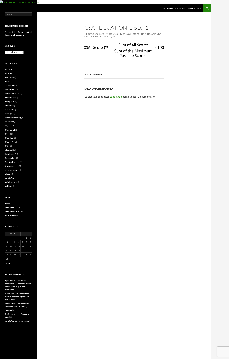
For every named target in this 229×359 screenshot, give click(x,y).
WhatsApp (9, 178)
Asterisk (8, 77)
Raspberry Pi (10, 154)
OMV (7, 134)
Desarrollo (9, 89)
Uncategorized (11, 166)
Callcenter (9, 85)
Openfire (9, 138)
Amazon (8, 69)
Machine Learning (13, 117)
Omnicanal (10, 130)
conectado (116, 96)
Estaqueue (9, 101)
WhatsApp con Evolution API (18, 321)
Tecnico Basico (11, 162)
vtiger (7, 174)
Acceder (8, 203)
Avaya (7, 81)
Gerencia (9, 109)
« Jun (8, 263)
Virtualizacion (11, 170)
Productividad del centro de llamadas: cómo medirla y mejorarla (17, 306)
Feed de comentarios (14, 211)
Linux (7, 113)
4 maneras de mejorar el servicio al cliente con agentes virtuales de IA (18, 296)
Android (8, 73)
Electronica (10, 97)
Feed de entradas (12, 207)
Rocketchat (10, 158)
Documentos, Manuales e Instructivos (182, 8)
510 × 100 (113, 34)
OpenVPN (9, 142)
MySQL (8, 125)
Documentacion (12, 93)
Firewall (8, 105)
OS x (7, 146)
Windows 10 (10, 182)
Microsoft (9, 121)
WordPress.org (11, 215)
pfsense (8, 150)
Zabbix (8, 186)
